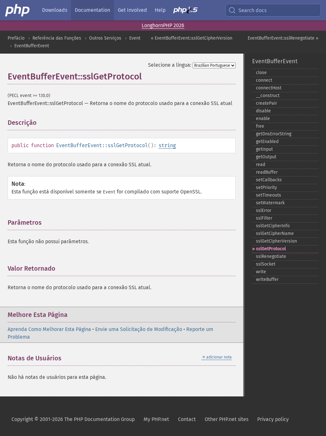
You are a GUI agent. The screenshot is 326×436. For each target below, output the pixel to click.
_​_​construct (268, 95)
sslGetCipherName (275, 233)
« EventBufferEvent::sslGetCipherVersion (191, 38)
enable (263, 118)
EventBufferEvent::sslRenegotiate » (283, 38)
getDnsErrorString (273, 134)
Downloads (54, 10)
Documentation (92, 10)
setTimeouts (268, 195)
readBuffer (267, 172)
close (261, 72)
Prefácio (16, 38)
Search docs (252, 10)
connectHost (268, 88)
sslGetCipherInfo (273, 226)
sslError (263, 210)
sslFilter (264, 218)
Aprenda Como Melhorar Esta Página (49, 329)
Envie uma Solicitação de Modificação (138, 329)
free (260, 126)
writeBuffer (267, 279)
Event (134, 38)
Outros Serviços (105, 38)
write (261, 271)
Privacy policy (273, 419)
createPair (266, 103)
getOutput (266, 157)
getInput (264, 149)
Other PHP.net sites (226, 419)
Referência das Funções (56, 38)
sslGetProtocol (271, 249)
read (260, 164)
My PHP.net (156, 419)
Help (160, 10)
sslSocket (265, 264)
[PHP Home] (18, 10)
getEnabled (267, 141)
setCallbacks (269, 180)
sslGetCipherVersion (276, 241)
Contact (187, 419)
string (167, 145)
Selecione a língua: (169, 65)
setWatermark (270, 203)
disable (263, 111)
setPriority (266, 187)
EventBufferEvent (31, 46)
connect (264, 80)
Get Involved (132, 10)
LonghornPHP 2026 (163, 25)
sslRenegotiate (271, 256)
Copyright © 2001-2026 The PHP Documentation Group (73, 419)
